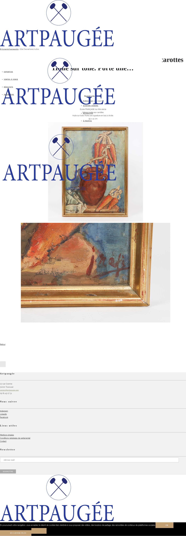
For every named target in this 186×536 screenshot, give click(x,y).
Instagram (4, 411)
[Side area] (57, 46)
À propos (87, 121)
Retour (2, 344)
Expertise (8, 72)
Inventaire (9, 94)
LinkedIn (3, 414)
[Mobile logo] (57, 521)
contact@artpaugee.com (9, 390)
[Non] (39, 531)
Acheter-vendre (90, 106)
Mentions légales (7, 435)
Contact (87, 128)
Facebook (4, 417)
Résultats (8, 87)
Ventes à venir (11, 79)
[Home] (59, 180)
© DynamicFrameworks (9, 49)
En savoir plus (18, 533)
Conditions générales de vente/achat (15, 438)
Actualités (88, 113)
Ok (167, 525)
